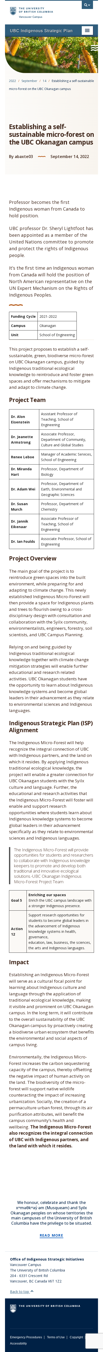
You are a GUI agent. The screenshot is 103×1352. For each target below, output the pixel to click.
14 (44, 81)
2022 (12, 81)
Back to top (20, 1291)
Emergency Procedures (26, 1337)
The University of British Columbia (39, 10)
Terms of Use (56, 1337)
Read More (52, 1235)
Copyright (76, 1337)
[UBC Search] (87, 6)
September (29, 81)
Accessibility (18, 1343)
